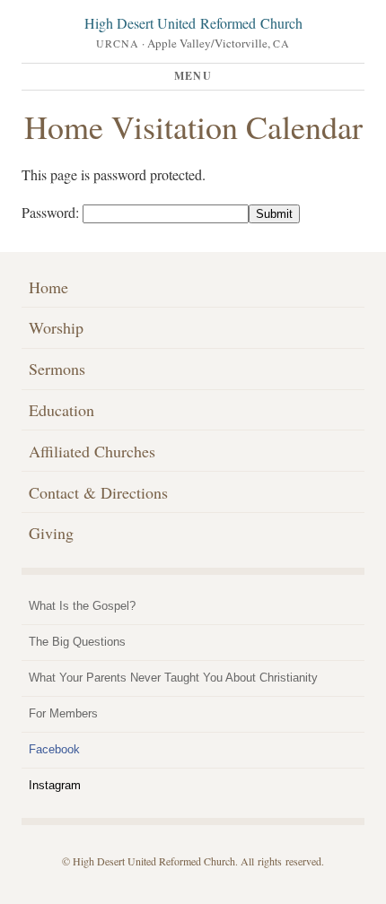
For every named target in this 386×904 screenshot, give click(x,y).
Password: (52, 212)
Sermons (57, 368)
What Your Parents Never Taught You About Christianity (173, 677)
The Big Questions (77, 641)
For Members (63, 713)
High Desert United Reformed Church (193, 22)
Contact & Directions (98, 492)
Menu (193, 75)
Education (61, 410)
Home (48, 287)
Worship (56, 327)
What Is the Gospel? (82, 606)
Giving (51, 532)
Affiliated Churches (92, 451)
